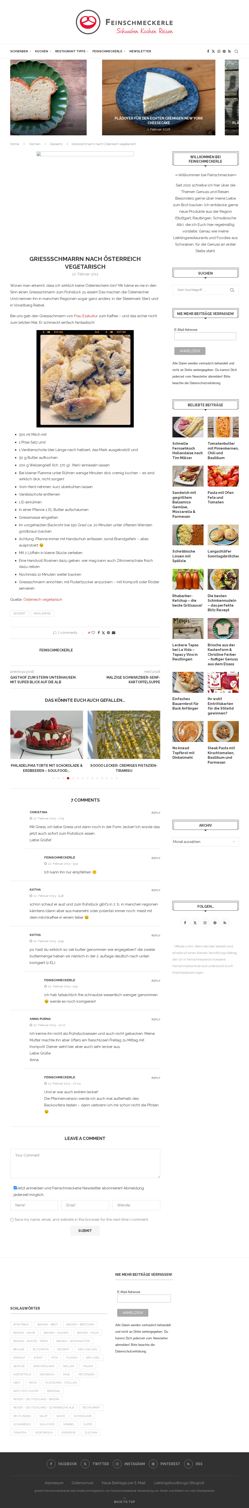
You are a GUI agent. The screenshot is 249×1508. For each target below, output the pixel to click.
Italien (88, 1366)
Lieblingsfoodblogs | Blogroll (179, 1483)
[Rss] (229, 51)
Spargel (69, 1424)
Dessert (19, 613)
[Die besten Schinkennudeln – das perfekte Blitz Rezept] (223, 579)
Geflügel (93, 1357)
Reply (155, 813)
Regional (53, 1391)
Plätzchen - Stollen (61, 1382)
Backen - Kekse (24, 1332)
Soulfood (46, 1424)
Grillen (68, 1366)
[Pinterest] (224, 51)
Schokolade (83, 1416)
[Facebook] (208, 51)
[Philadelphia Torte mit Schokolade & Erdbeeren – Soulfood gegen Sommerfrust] (46, 735)
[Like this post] (93, 633)
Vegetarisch (44, 1432)
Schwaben (19, 51)
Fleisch (72, 1357)
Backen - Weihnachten (73, 1341)
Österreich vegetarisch (42, 599)
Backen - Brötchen (80, 1324)
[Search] (236, 51)
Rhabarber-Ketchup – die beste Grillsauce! (187, 600)
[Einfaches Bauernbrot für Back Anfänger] (188, 682)
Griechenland (43, 1366)
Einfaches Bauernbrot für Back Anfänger (185, 703)
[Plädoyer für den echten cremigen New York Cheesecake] (68, 97)
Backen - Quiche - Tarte (30, 1341)
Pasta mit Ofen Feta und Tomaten (221, 497)
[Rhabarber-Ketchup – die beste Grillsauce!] (188, 579)
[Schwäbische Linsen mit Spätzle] (188, 535)
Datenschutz (83, 1483)
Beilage (18, 1349)
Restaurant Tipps (70, 51)
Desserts (56, 144)
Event (38, 1357)
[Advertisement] (58, 1284)
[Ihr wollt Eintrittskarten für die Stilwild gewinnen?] (223, 682)
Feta (54, 1357)
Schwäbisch (22, 1424)
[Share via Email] (113, 633)
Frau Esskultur (86, 316)
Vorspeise (68, 1432)
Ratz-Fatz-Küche (25, 1391)
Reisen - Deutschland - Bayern (36, 1399)
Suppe (87, 1424)
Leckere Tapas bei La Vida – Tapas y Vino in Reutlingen (185, 652)
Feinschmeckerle (107, 51)
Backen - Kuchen (56, 1332)
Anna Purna (40, 1019)
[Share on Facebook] (99, 633)
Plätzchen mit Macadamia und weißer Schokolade (184, 123)
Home (14, 144)
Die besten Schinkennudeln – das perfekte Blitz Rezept (222, 603)
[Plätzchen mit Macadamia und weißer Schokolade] (184, 97)
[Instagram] (218, 51)
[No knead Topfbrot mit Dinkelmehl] (188, 731)
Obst (16, 1382)
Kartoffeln (22, 1374)
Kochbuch (47, 1374)
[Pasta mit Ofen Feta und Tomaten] (223, 476)
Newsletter (140, 51)
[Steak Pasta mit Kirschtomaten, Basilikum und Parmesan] (223, 731)
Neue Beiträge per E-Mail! (124, 1483)
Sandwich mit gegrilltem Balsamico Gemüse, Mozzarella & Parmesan (184, 504)
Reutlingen (22, 1416)
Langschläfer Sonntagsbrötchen (223, 553)
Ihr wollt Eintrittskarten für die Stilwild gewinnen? (221, 706)
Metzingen (86, 1374)
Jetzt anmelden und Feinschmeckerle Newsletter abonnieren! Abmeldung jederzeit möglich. (79, 1191)
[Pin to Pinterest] (108, 633)
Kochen (41, 51)
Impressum (54, 1483)
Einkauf (19, 1357)
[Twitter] (213, 51)
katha (35, 889)
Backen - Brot (47, 1324)
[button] (19, 97)
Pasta (33, 1382)
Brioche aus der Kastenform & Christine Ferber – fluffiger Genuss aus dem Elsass (223, 654)
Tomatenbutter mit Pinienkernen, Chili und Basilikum (223, 451)
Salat (43, 1416)
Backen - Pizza (87, 1332)
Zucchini (91, 1432)
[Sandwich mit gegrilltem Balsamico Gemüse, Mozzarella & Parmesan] (188, 476)
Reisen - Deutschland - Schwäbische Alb (43, 1407)
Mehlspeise (42, 613)
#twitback (21, 1324)
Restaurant (91, 1407)
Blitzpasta (41, 1349)
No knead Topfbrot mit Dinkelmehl (183, 752)
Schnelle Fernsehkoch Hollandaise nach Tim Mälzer (187, 451)
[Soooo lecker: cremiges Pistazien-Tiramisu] (124, 735)
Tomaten (20, 1432)
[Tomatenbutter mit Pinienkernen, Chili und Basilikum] (223, 427)
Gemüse (19, 1366)
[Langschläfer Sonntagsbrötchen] (223, 535)
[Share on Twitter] (103, 633)
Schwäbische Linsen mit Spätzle (183, 556)
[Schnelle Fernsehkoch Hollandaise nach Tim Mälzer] (188, 427)
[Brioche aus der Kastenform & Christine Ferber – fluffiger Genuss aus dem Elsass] (223, 628)
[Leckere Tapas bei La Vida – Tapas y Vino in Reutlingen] (188, 628)
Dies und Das (87, 1349)
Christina (38, 812)
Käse (66, 1374)
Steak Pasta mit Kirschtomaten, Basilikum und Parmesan (221, 755)
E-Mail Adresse (185, 330)
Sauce (60, 1416)
